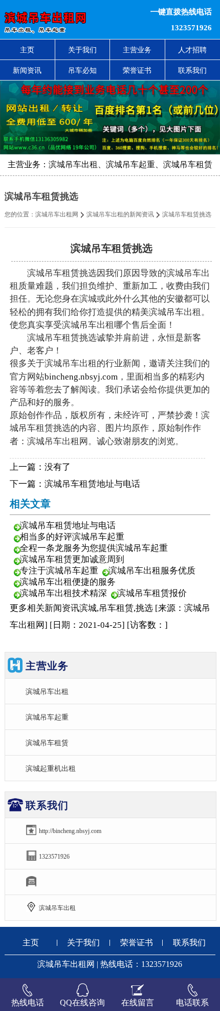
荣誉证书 (137, 70)
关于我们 (82, 50)
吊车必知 (82, 70)
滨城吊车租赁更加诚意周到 (72, 559)
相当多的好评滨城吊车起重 (72, 537)
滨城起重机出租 (51, 768)
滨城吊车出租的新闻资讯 (120, 214)
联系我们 (189, 942)
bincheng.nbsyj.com (81, 377)
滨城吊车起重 (47, 717)
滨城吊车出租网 (56, 214)
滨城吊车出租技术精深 (63, 593)
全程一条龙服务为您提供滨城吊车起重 (94, 548)
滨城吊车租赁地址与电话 (92, 484)
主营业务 (137, 50)
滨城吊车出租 (47, 691)
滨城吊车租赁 (47, 743)
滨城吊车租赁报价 (152, 593)
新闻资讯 (27, 70)
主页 (27, 50)
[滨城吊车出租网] (67, 19)
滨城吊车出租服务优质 (151, 571)
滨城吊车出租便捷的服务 (68, 582)
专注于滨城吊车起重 (59, 571)
